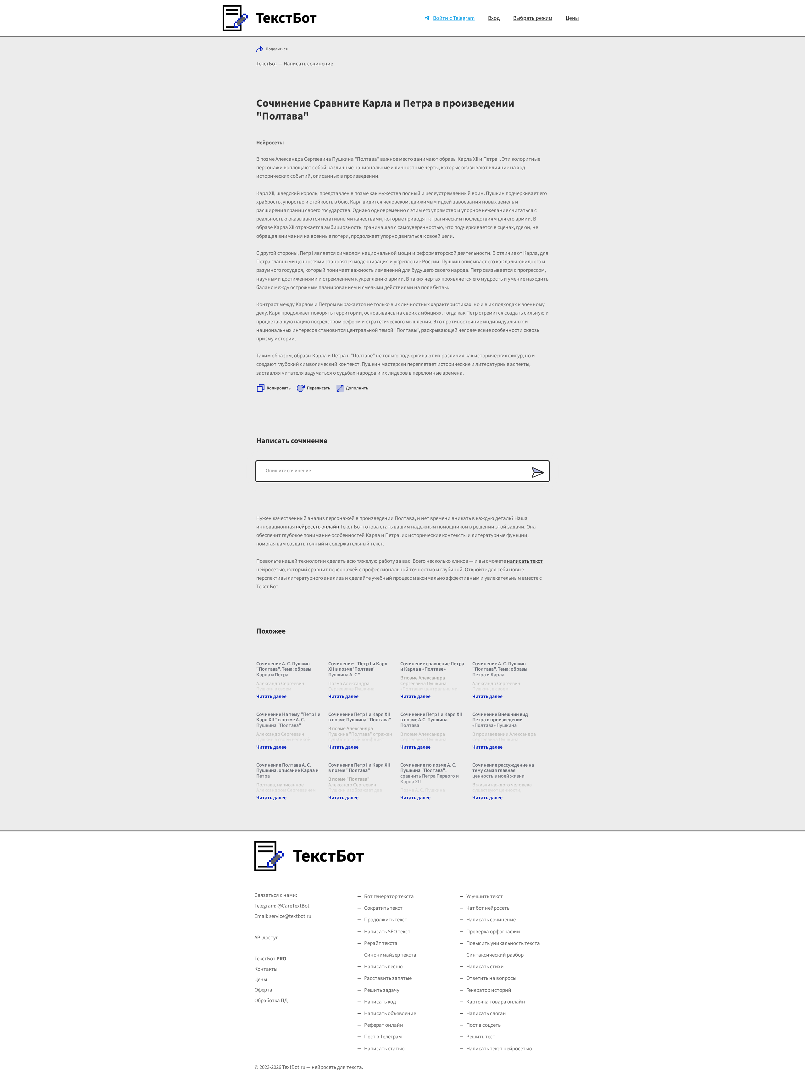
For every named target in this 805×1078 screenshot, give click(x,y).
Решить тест (480, 1037)
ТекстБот (266, 64)
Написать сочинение (308, 64)
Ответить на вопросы (491, 978)
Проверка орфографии (493, 932)
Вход (494, 18)
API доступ (266, 937)
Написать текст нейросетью (499, 1049)
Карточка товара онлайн (495, 1002)
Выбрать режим (532, 18)
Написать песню (383, 966)
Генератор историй (488, 990)
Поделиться (277, 49)
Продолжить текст (385, 920)
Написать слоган (486, 1013)
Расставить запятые (388, 978)
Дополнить (357, 388)
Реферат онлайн (383, 1025)
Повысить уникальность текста (503, 943)
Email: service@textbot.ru (282, 916)
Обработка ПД (271, 1000)
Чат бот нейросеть (487, 908)
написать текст (525, 561)
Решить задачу (381, 990)
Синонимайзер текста (390, 955)
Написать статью (384, 1049)
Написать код (380, 1002)
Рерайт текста (380, 943)
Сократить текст (383, 908)
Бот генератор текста (389, 896)
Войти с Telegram (454, 18)
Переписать (318, 388)
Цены (572, 18)
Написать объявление (390, 1013)
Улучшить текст (484, 896)
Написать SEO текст (387, 932)
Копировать (279, 388)
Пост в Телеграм (383, 1037)
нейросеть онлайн (317, 527)
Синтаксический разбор (495, 955)
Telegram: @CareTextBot (281, 906)
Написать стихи (485, 966)
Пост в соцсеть (483, 1025)
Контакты (265, 969)
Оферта (263, 990)
